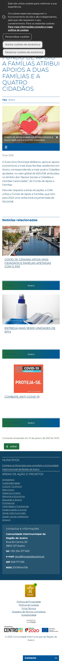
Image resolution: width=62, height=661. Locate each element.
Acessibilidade (28, 615)
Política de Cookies (29, 605)
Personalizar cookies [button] (17, 36)
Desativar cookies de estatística (24, 52)
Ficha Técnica (29, 608)
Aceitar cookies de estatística (22, 44)
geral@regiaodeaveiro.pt (29, 556)
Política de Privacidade (29, 601)
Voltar (13, 446)
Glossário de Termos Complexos (29, 611)
